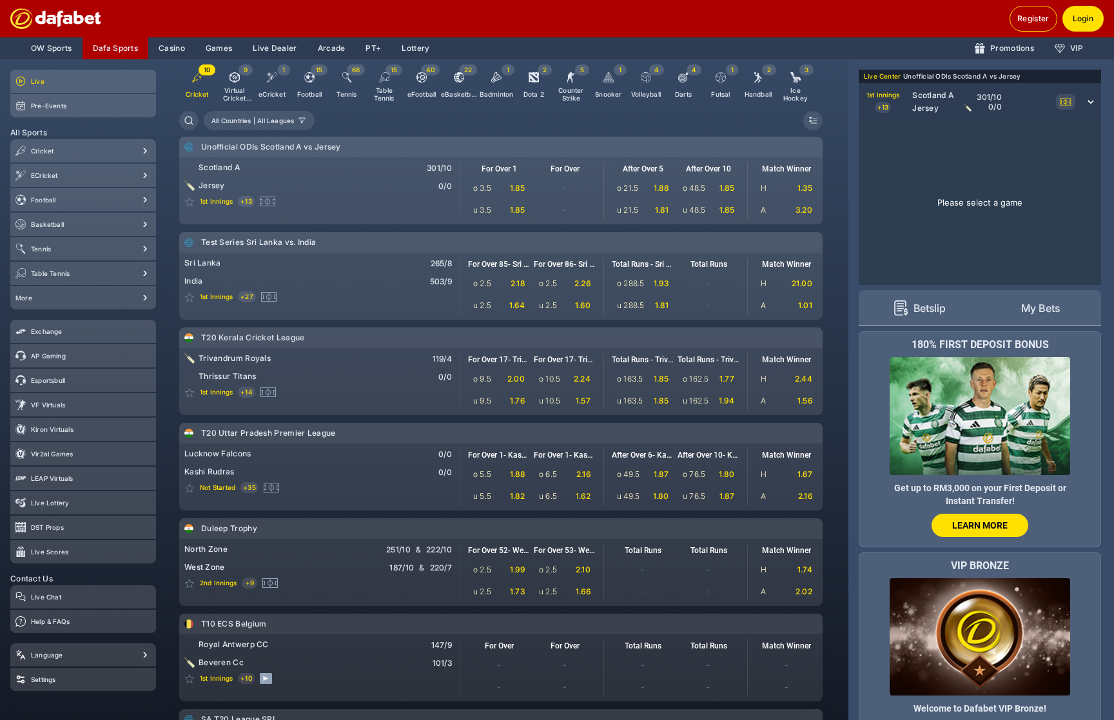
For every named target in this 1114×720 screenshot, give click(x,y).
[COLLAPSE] (813, 120)
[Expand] (146, 151)
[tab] (919, 308)
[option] (235, 84)
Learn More (980, 525)
